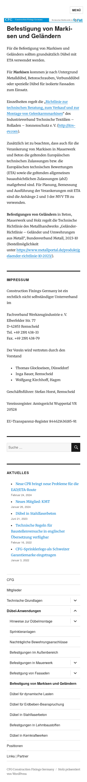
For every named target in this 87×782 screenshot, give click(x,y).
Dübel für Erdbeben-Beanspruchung (37, 704)
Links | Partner (17, 756)
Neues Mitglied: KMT (33, 501)
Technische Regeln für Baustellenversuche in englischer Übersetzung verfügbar (38, 531)
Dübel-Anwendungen (24, 610)
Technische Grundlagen (24, 600)
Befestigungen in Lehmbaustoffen (35, 724)
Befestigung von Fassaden (30, 673)
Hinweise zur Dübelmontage (31, 621)
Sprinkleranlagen (22, 631)
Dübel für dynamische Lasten (31, 693)
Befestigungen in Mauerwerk (31, 662)
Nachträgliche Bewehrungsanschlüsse (39, 641)
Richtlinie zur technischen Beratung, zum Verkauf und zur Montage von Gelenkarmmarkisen (43, 108)
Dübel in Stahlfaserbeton (36, 513)
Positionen (15, 745)
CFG (10, 579)
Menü (76, 10)
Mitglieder (14, 590)
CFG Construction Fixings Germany (30, 769)
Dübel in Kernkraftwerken (29, 735)
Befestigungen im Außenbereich (34, 652)
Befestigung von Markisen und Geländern (43, 683)
